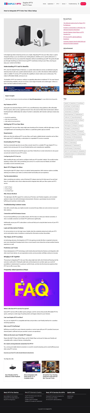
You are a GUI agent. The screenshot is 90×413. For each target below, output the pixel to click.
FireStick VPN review (79, 114)
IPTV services (67, 131)
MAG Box (66, 142)
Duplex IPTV (28, 3)
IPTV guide (75, 125)
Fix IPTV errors (67, 117)
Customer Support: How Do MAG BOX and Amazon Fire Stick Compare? (74, 42)
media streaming (73, 142)
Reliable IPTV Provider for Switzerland (33, 401)
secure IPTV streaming (68, 148)
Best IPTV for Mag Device (9, 399)
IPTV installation (67, 128)
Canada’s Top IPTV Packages (31, 399)
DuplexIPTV (76, 111)
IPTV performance (75, 128)
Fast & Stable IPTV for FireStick (11, 396)
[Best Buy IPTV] (31, 88)
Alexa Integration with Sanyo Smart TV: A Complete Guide (30, 376)
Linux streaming (79, 139)
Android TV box (73, 103)
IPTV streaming (81, 134)
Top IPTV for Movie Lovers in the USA (33, 395)
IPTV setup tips (67, 134)
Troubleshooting (73, 3)
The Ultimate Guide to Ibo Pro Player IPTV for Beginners (74, 24)
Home (44, 3)
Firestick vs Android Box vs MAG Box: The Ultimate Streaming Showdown (74, 28)
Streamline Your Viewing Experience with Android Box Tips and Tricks (50, 376)
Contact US (69, 397)
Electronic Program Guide (69, 114)
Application (50, 3)
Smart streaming (77, 148)
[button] (54, 4)
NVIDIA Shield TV (77, 145)
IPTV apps (81, 120)
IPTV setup (73, 131)
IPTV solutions (74, 134)
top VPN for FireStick (68, 156)
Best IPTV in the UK (29, 397)
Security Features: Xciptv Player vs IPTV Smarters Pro (73, 33)
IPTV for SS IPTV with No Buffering (53, 399)
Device (63, 3)
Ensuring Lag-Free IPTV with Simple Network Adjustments (19, 352)
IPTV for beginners (68, 125)
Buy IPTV (83, 3)
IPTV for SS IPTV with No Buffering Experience (72, 38)
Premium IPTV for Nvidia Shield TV (11, 397)
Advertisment (70, 396)
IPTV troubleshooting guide (69, 139)
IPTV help (80, 125)
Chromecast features (68, 111)
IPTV (57, 3)
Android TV (66, 103)
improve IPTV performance (76, 117)
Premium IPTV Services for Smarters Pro (55, 396)
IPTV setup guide (80, 131)
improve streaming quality (69, 120)
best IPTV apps (80, 103)
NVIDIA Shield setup (68, 145)
